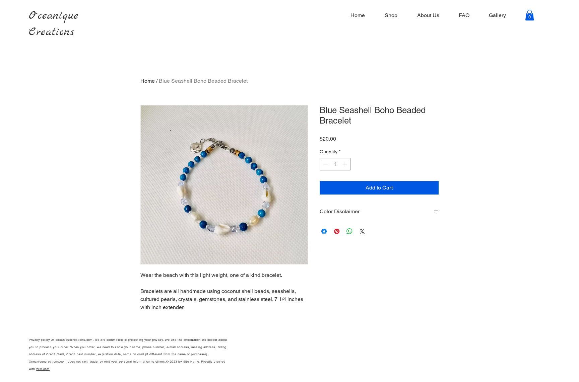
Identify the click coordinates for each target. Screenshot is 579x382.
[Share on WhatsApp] (349, 231)
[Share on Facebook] (324, 231)
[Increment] (345, 164)
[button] (529, 15)
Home (147, 81)
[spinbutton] (335, 164)
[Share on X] (362, 231)
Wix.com (43, 369)
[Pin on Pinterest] (337, 231)
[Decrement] (325, 164)
